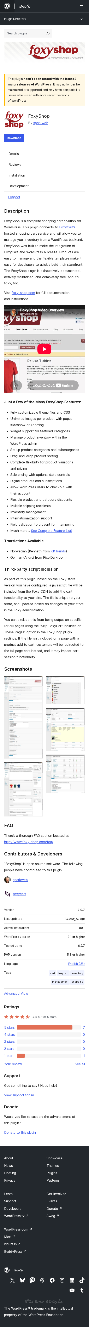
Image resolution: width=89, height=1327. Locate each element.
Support (14, 197)
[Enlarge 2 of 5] (37, 767)
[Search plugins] (48, 33)
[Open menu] (82, 6)
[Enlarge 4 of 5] (79, 713)
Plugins (52, 1173)
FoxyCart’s (67, 227)
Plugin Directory (15, 19)
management (60, 981)
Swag (53, 1216)
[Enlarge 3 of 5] (79, 682)
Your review (13, 1064)
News (8, 1166)
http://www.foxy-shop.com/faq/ (28, 842)
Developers (12, 1208)
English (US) (76, 963)
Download (14, 138)
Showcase (55, 1158)
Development (18, 186)
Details (13, 154)
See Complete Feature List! (51, 531)
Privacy (10, 1180)
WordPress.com (18, 1229)
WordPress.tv (16, 1216)
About (8, 1158)
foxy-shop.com (23, 293)
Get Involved (56, 1194)
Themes (53, 1166)
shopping (77, 981)
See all (80, 1064)
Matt (10, 1237)
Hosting (10, 1173)
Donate (54, 1208)
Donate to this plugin (20, 1132)
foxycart (19, 894)
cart (52, 973)
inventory (77, 973)
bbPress (12, 1244)
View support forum (19, 1095)
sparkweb (40, 123)
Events (52, 1201)
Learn (8, 1194)
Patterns (53, 1180)
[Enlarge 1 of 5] (37, 682)
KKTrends (58, 551)
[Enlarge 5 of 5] (79, 760)
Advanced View (16, 993)
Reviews (14, 164)
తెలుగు (18, 1270)
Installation (16, 175)
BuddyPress (15, 1251)
